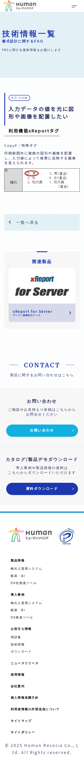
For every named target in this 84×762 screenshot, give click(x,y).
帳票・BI (18, 576)
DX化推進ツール (24, 583)
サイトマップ (21, 720)
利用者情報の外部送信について (35, 709)
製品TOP (41, 29)
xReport (42, 38)
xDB (42, 48)
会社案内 (18, 686)
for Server (42, 57)
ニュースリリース (25, 663)
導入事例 (18, 594)
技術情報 (18, 644)
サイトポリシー (23, 732)
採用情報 (18, 674)
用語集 (16, 637)
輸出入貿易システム (26, 568)
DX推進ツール (22, 617)
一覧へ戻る (27, 222)
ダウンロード (21, 651)
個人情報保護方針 (25, 697)
